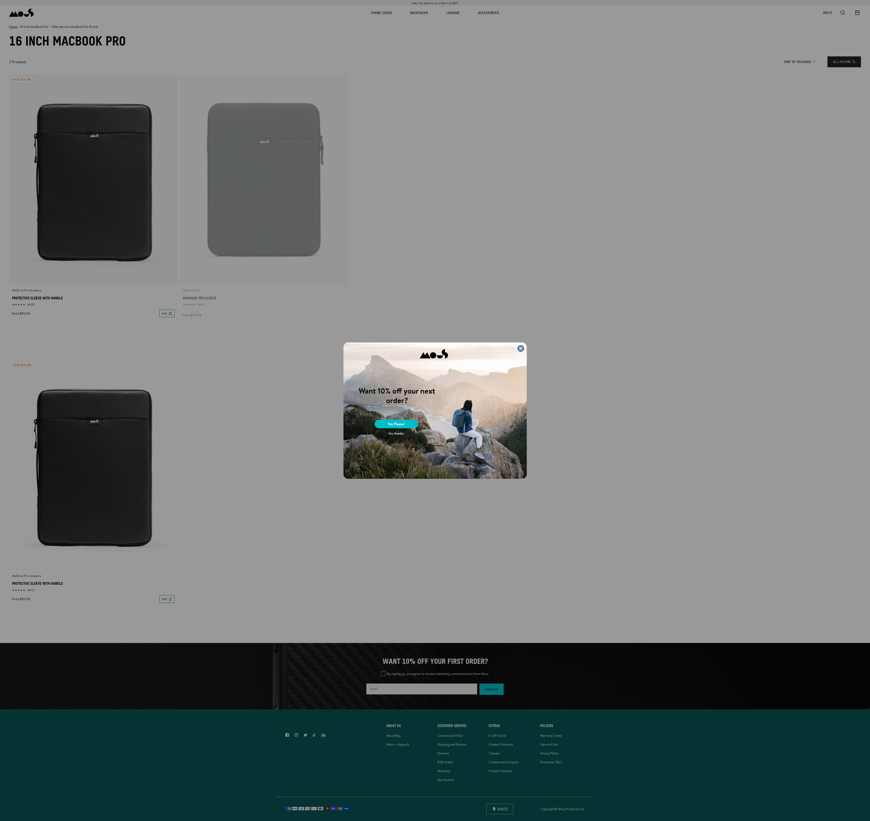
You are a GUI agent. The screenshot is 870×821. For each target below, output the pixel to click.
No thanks (396, 433)
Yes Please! (396, 423)
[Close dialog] (521, 348)
